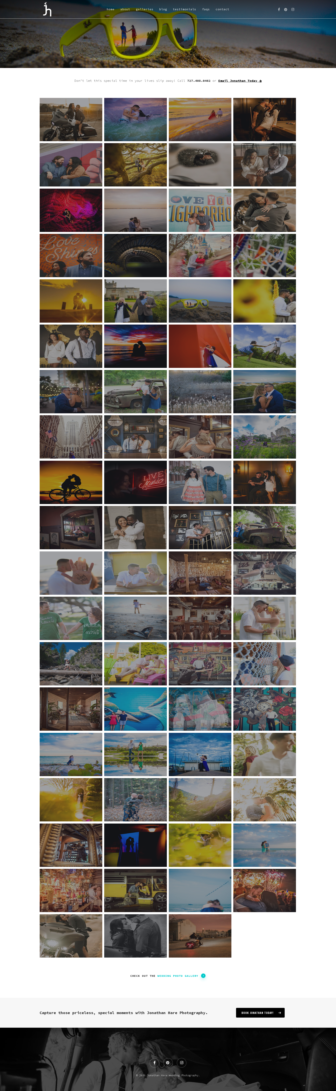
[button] (182, 975)
